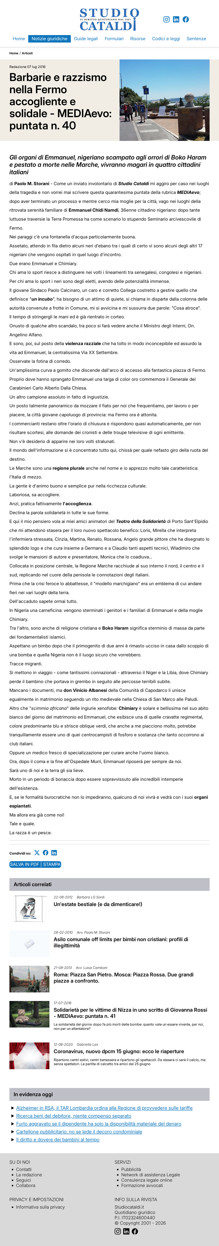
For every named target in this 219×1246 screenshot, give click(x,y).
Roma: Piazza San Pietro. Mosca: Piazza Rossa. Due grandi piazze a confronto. (124, 977)
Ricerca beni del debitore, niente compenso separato (73, 1116)
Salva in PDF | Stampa (35, 864)
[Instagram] (166, 19)
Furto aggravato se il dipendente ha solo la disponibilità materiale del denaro (98, 1123)
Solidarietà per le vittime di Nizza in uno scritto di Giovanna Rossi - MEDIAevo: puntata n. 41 (130, 1013)
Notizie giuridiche (49, 38)
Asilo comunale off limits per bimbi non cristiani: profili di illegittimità (121, 942)
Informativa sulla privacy (40, 1207)
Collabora (25, 1185)
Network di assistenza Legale (150, 1174)
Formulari (114, 38)
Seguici (23, 1180)
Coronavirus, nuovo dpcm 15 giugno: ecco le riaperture (119, 1051)
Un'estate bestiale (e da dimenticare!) (98, 904)
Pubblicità (131, 1169)
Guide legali (86, 38)
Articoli (27, 53)
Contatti (24, 1169)
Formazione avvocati (142, 1185)
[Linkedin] (176, 19)
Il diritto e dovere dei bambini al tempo (57, 1139)
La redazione (29, 1174)
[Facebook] (186, 19)
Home (19, 38)
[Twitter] (37, 852)
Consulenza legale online (146, 1180)
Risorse (137, 38)
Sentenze (196, 38)
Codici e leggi (166, 38)
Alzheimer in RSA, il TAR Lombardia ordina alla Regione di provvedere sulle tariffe (104, 1108)
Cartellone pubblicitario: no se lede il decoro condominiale (79, 1131)
